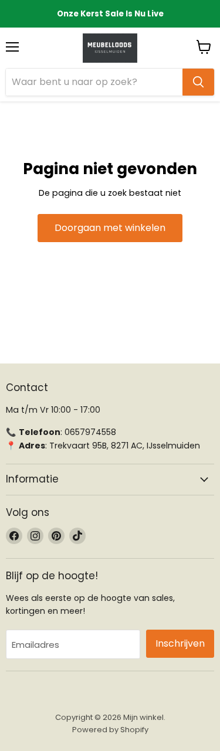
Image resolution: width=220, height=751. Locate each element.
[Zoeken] (198, 82)
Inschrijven (180, 643)
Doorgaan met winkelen (110, 228)
